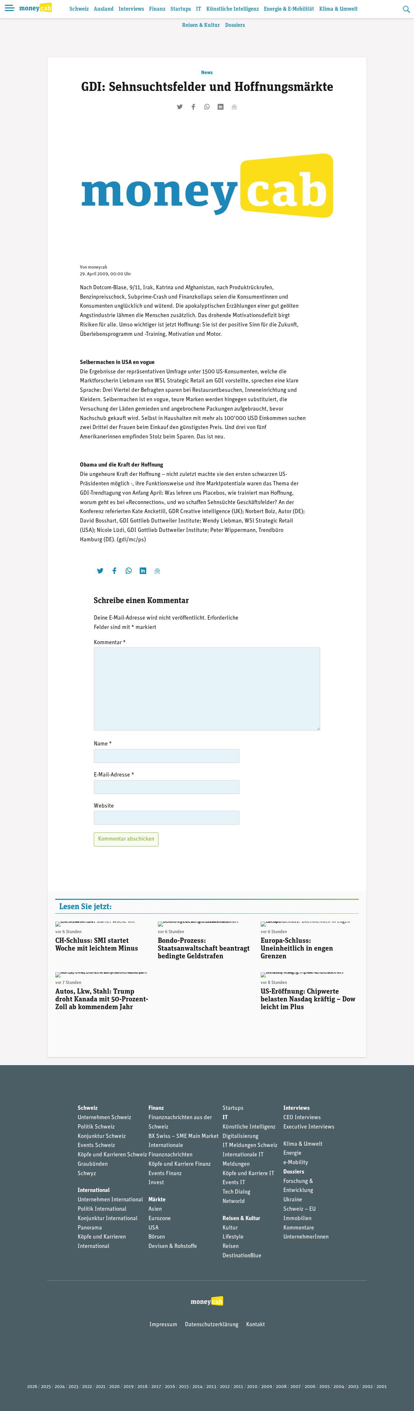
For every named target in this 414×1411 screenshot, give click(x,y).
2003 (353, 1386)
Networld (234, 1202)
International (94, 1191)
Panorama (90, 1228)
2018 (142, 1386)
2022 (87, 1386)
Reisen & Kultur (201, 25)
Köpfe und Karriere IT (248, 1174)
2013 (211, 1386)
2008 (281, 1386)
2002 (367, 1386)
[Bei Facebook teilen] (193, 107)
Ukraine (292, 1200)
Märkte (157, 1200)
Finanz (157, 9)
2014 (197, 1386)
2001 (381, 1386)
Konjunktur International (107, 1219)
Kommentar (110, 643)
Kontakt (255, 1325)
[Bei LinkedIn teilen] (220, 107)
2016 (170, 1386)
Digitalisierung (240, 1137)
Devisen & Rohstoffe (172, 1247)
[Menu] (9, 9)
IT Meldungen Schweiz (250, 1146)
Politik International (102, 1209)
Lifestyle (233, 1237)
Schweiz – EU (299, 1209)
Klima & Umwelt (338, 9)
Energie (292, 1153)
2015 (184, 1386)
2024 (60, 1386)
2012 (225, 1386)
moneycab (97, 267)
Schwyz (87, 1174)
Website (104, 806)
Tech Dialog (236, 1192)
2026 (32, 1386)
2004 (338, 1386)
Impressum (163, 1325)
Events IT (234, 1183)
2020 (114, 1386)
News (207, 72)
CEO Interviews (302, 1118)
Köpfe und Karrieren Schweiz (112, 1155)
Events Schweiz (96, 1146)
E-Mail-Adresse (114, 775)
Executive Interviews (308, 1127)
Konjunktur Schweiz (102, 1137)
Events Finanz (165, 1174)
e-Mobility (295, 1163)
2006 (310, 1386)
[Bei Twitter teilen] (180, 107)
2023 (73, 1386)
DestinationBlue (242, 1256)
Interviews (131, 9)
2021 (100, 1386)
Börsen (156, 1237)
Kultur (230, 1228)
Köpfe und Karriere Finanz (179, 1164)
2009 (266, 1386)
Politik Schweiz (96, 1127)
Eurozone (159, 1219)
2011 (238, 1386)
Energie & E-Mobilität (289, 9)
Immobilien (297, 1219)
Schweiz (79, 9)
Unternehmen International (110, 1200)
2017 (156, 1386)
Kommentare (298, 1228)
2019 (129, 1386)
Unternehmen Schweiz (104, 1118)
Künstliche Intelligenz (232, 9)
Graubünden (93, 1164)
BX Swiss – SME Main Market (183, 1137)
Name (103, 744)
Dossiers (235, 25)
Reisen (231, 1247)
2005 (324, 1386)
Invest (156, 1183)
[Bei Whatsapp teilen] (207, 107)
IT (198, 9)
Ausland (104, 9)
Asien (155, 1209)
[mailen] (234, 107)
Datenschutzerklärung (211, 1325)
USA (153, 1228)
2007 (295, 1386)
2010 (252, 1386)
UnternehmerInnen (306, 1237)
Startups (180, 9)
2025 (46, 1386)
